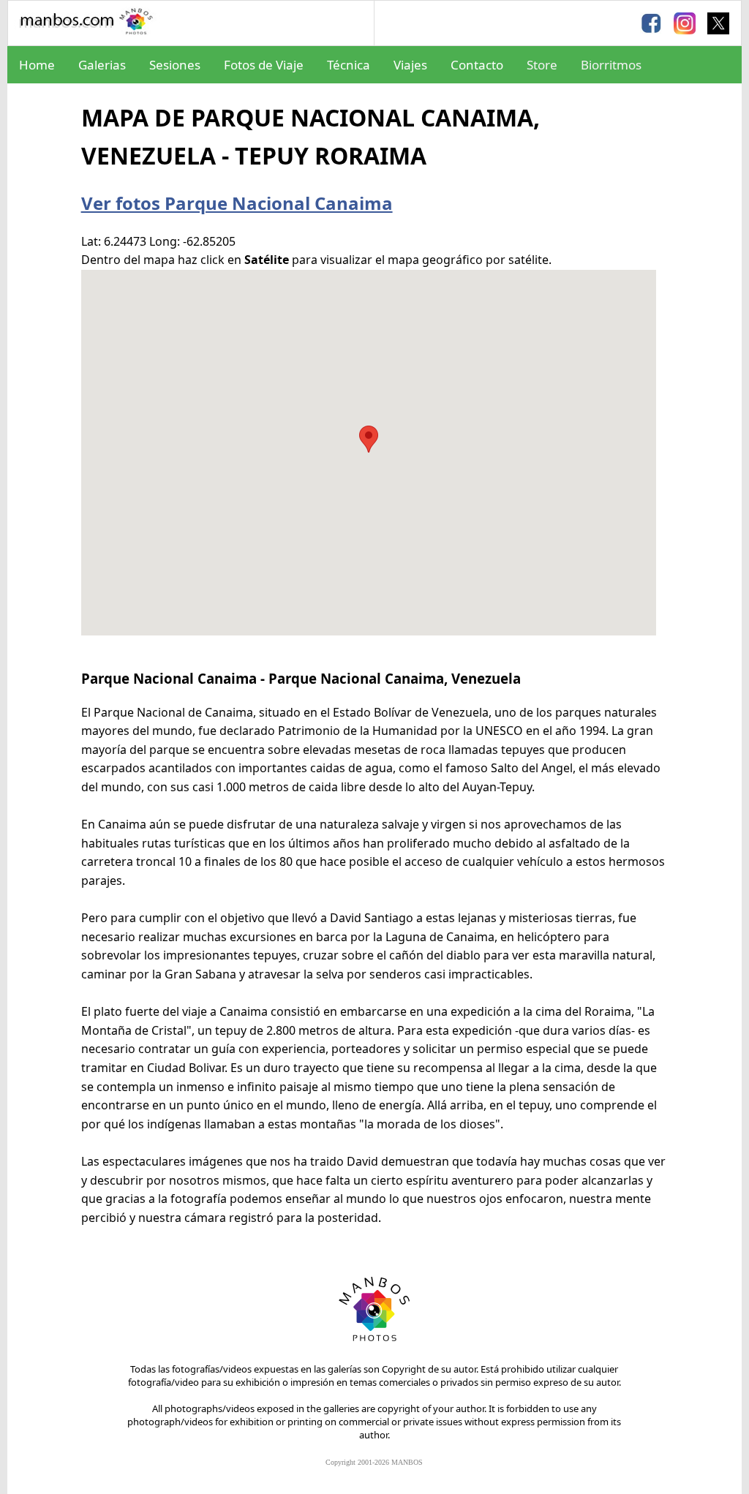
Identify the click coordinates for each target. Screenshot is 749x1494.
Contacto (477, 64)
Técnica (348, 64)
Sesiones (174, 64)
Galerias (102, 64)
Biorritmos (611, 64)
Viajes (410, 64)
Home (37, 64)
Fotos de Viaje (264, 64)
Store (542, 64)
